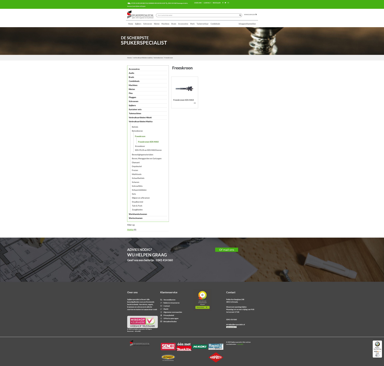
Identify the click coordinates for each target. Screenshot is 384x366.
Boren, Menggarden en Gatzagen (147, 158)
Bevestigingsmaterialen (142, 154)
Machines (165, 24)
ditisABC (240, 344)
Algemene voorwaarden (172, 312)
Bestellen (216, 2)
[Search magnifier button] (240, 15)
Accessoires (183, 24)
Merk (192, 24)
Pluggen (132, 97)
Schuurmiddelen (139, 190)
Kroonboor (140, 146)
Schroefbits (137, 186)
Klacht (165, 309)
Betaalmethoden (170, 321)
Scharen (135, 182)
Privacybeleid (168, 315)
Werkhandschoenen (138, 214)
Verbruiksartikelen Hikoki (140, 117)
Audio (131, 73)
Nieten (157, 24)
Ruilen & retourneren (171, 303)
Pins (131, 93)
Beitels (135, 127)
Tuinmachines (135, 113)
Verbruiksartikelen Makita (142, 58)
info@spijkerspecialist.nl (235, 324)
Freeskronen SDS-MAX (148, 142)
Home (130, 24)
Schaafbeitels (138, 178)
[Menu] (381, 342)
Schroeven (147, 24)
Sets (134, 194)
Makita (130, 229)
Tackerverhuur (202, 24)
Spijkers (138, 24)
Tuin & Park (137, 206)
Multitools (136, 174)
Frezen (135, 170)
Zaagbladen (137, 209)
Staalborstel (137, 202)
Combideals (215, 24)
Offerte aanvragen (170, 318)
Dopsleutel (137, 166)
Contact (207, 2)
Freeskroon (140, 136)
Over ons (198, 2)
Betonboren (158, 58)
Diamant (136, 162)
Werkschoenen (135, 218)
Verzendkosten (169, 300)
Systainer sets (135, 109)
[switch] (377, 355)
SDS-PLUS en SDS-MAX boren (148, 150)
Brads (173, 24)
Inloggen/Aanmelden (247, 24)
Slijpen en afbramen (141, 198)
